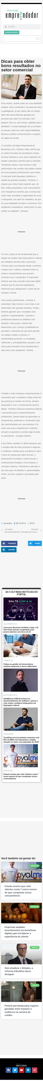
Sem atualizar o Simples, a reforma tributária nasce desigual (19, 971)
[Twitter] (15, 1070)
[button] (9, 543)
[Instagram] (34, 1070)
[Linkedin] (28, 1070)
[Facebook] (8, 1070)
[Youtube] (21, 1070)
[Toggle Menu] (37, 38)
